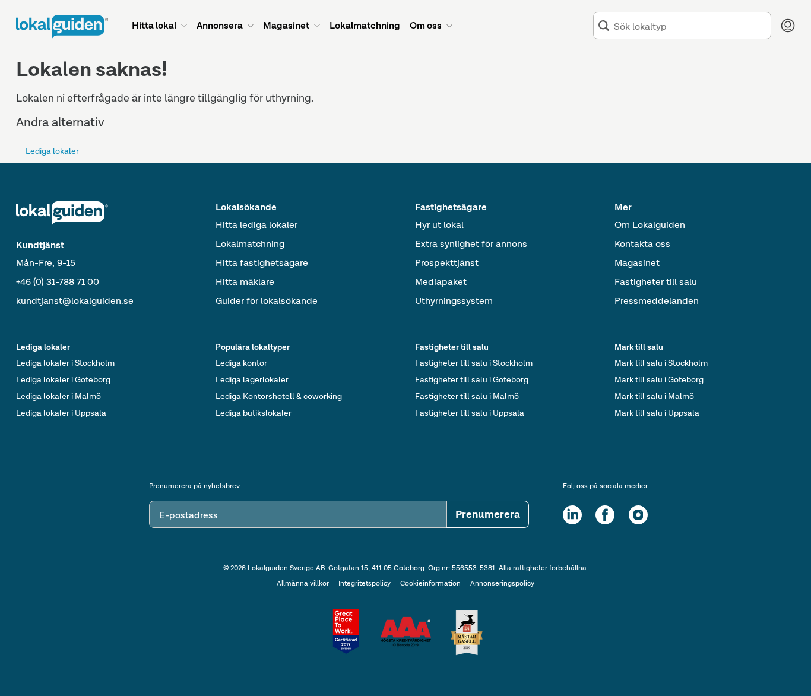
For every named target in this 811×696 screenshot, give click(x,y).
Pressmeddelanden (656, 301)
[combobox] (690, 26)
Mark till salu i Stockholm (661, 363)
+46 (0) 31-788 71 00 (57, 282)
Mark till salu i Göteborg (659, 379)
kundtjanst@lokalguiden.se (75, 301)
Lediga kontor (241, 363)
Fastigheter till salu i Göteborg (471, 379)
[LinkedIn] (572, 514)
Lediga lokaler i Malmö (58, 396)
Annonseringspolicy (502, 583)
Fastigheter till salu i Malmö (467, 396)
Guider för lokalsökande (267, 301)
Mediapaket (441, 282)
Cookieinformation (430, 583)
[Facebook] (604, 514)
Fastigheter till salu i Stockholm (474, 363)
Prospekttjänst (447, 263)
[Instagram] (638, 514)
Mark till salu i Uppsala (656, 412)
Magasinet (637, 263)
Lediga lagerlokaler (252, 379)
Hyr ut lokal (439, 225)
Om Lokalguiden (649, 225)
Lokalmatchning (250, 244)
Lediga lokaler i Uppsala (61, 412)
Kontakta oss (642, 244)
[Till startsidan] (62, 26)
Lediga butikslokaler (254, 412)
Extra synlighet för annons (471, 244)
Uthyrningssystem (454, 301)
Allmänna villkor (303, 583)
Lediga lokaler (52, 150)
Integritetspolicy (364, 583)
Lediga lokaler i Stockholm (65, 363)
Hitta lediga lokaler (256, 225)
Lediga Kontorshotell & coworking (279, 396)
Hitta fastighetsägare (262, 263)
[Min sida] (788, 25)
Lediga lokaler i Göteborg (63, 379)
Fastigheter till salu (655, 282)
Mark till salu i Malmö (654, 396)
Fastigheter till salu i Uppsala (469, 412)
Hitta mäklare (245, 282)
